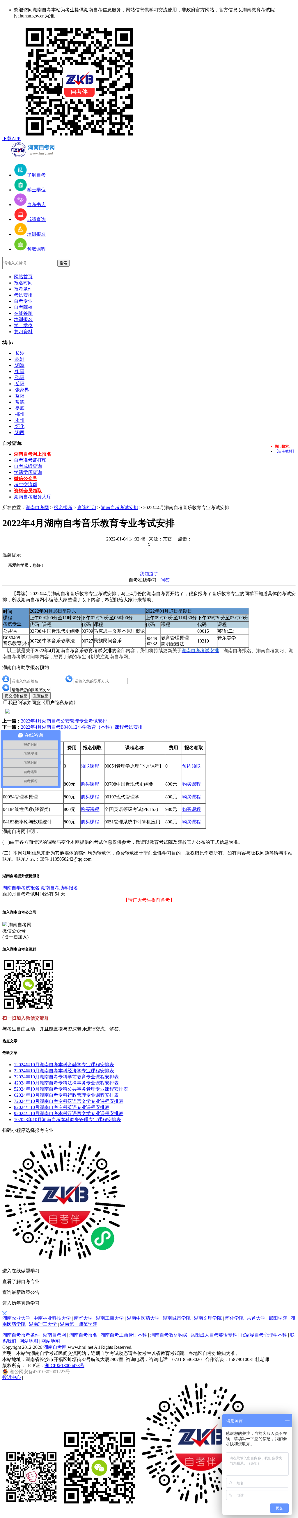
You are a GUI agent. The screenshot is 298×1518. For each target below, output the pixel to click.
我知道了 (149, 573)
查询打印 (86, 507)
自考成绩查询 (28, 466)
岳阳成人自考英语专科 (214, 1335)
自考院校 (23, 307)
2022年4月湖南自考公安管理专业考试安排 (64, 720)
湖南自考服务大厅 (32, 496)
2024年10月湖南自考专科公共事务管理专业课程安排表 (71, 1089)
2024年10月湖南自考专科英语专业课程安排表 (61, 1107)
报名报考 (63, 507)
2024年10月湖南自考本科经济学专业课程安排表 (64, 1070)
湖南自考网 (37, 507)
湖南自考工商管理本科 (123, 1335)
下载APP (11, 138)
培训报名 (23, 319)
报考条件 (23, 288)
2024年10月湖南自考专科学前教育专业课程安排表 (66, 1076)
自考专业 (23, 301)
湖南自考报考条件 (21, 1335)
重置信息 (40, 696)
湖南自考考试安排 (119, 507)
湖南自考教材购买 (168, 1335)
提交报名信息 (16, 696)
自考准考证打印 (30, 460)
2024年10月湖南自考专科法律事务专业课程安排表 (66, 1082)
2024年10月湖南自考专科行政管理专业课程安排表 (66, 1095)
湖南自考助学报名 (59, 887)
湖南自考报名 (83, 1335)
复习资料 (23, 331)
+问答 (164, 579)
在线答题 (23, 313)
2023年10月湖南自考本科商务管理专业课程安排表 (67, 1119)
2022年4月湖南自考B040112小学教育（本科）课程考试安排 (82, 727)
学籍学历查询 (28, 472)
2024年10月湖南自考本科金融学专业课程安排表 (64, 1064)
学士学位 (23, 325)
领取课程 (90, 766)
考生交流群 (25, 484)
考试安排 (23, 294)
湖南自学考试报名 (21, 887)
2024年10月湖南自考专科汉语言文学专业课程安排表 (68, 1101)
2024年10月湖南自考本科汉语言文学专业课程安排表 (68, 1113)
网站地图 (28, 1341)
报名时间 (23, 282)
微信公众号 (25, 478)
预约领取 (191, 766)
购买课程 (90, 784)
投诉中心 (11, 1377)
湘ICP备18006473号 (64, 1365)
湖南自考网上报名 (32, 454)
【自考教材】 (285, 451)
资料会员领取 (28, 490)
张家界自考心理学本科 (263, 1335)
